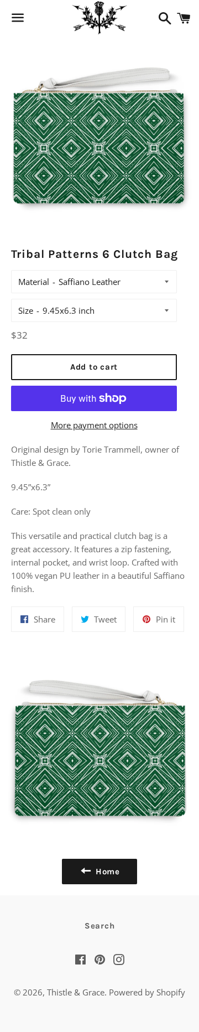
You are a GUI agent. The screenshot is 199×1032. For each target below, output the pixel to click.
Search (100, 926)
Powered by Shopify (147, 992)
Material (33, 281)
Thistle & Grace (75, 992)
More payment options (94, 425)
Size (25, 310)
